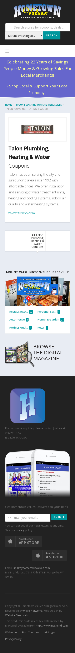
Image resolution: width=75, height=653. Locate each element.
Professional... (20, 327)
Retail (43, 327)
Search (52, 35)
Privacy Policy (13, 639)
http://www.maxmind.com (52, 625)
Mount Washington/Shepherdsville (39, 104)
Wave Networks (32, 610)
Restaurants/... (20, 311)
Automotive (18, 319)
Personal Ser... (48, 311)
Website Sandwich (16, 615)
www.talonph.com (21, 213)
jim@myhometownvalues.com (31, 568)
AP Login (49, 632)
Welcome (11, 632)
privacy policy (24, 530)
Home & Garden (51, 319)
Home (8, 104)
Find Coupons (30, 632)
